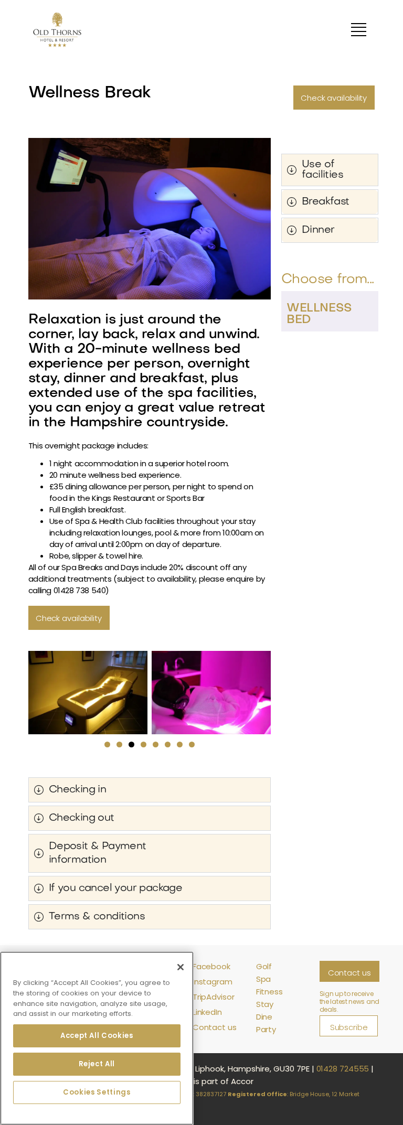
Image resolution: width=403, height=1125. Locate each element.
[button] (107, 744)
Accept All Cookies (96, 1036)
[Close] (180, 967)
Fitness (269, 991)
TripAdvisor (214, 996)
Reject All (97, 1064)
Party (266, 1029)
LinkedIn (207, 1011)
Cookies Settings (97, 1092)
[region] (97, 1038)
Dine (264, 1016)
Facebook (211, 966)
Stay (265, 1004)
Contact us (215, 1027)
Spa (263, 978)
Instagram (212, 981)
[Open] (358, 29)
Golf (264, 966)
